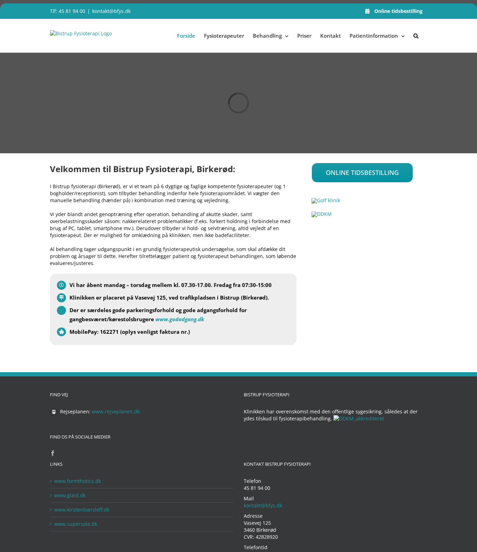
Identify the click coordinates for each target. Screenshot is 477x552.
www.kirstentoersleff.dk (81, 509)
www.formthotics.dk (77, 481)
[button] (415, 35)
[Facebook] (53, 453)
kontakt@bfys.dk (111, 11)
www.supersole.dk (75, 524)
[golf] (325, 200)
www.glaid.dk (70, 495)
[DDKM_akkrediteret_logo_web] (321, 214)
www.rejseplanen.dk (116, 411)
